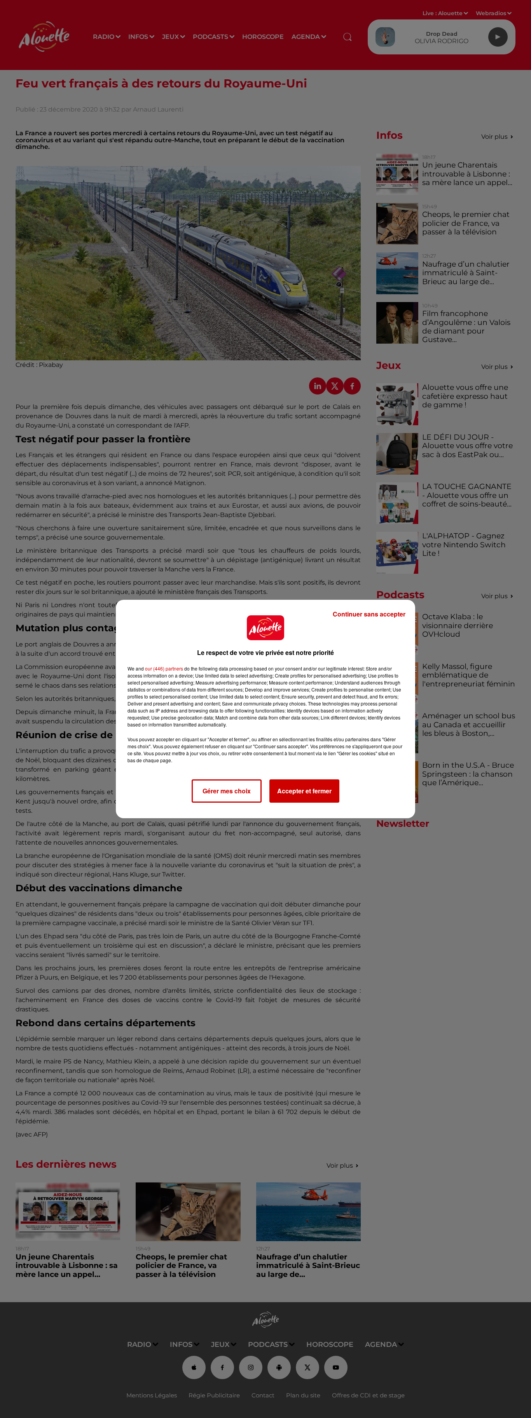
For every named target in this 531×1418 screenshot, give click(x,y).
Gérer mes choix (227, 790)
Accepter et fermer (304, 790)
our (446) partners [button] (164, 668)
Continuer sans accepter (369, 613)
